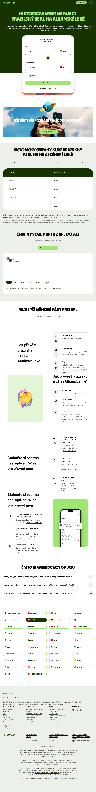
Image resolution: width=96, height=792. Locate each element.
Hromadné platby (31, 724)
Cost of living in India (74, 702)
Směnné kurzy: (7, 693)
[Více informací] (16, 181)
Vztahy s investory (8, 720)
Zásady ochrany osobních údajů (58, 734)
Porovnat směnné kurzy (56, 724)
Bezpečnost (6, 711)
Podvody (51, 741)
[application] (20, 271)
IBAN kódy (52, 720)
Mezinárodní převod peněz (34, 709)
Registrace (81, 2)
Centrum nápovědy (9, 724)
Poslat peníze (48, 83)
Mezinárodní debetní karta (34, 713)
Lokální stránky (53, 736)
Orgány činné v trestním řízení (81, 741)
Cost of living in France (26, 704)
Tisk (4, 713)
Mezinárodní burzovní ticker (57, 715)
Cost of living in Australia (59, 702)
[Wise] (9, 3)
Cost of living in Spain (40, 704)
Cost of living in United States (42, 702)
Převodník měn (53, 713)
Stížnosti (28, 736)
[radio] (15, 282)
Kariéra (5, 715)
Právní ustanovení (31, 734)
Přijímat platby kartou (32, 726)
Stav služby (6, 717)
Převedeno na (29, 62)
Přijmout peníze (30, 717)
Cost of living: (7, 702)
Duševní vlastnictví (31, 741)
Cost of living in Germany (10, 704)
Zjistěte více (57, 288)
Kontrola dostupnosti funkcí (11, 728)
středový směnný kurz (34, 522)
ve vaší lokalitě (71, 778)
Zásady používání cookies (79, 734)
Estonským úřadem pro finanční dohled (47, 772)
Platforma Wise (30, 720)
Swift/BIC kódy (53, 717)
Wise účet (29, 711)
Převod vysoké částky (33, 715)
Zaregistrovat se (48, 132)
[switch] (48, 58)
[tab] (14, 163)
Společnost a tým (8, 709)
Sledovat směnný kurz (48, 88)
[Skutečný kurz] (55, 39)
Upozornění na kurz (55, 722)
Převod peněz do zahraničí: (11, 698)
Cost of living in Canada (55, 704)
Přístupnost (6, 726)
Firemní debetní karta (32, 722)
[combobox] (64, 51)
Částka (27, 46)
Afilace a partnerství (9, 722)
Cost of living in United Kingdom (22, 702)
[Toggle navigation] (91, 3)
